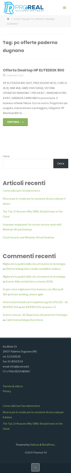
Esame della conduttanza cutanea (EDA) (29, 281)
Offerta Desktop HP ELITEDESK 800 (33, 70)
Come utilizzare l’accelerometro (21, 190)
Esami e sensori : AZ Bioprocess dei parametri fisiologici (35, 315)
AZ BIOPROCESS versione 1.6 (39, 307)
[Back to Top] (35, 467)
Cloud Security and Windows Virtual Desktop (28, 237)
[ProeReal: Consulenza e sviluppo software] (23, 7)
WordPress (48, 444)
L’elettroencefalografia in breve (24, 320)
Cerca (6, 156)
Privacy (7, 391)
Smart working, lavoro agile (27, 294)
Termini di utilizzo (13, 386)
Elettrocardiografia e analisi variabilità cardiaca (33, 268)
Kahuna (34, 444)
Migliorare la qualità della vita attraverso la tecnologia (34, 264)
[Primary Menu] (64, 7)
